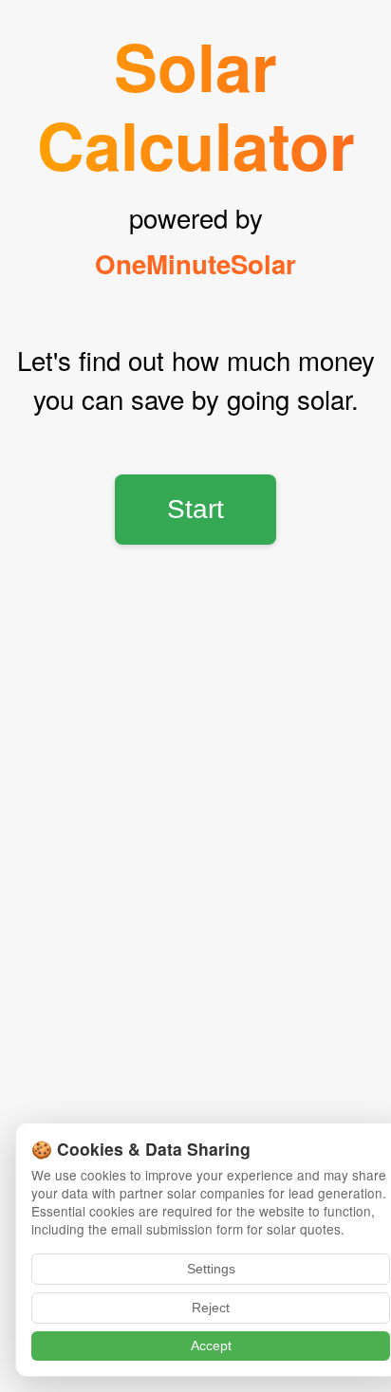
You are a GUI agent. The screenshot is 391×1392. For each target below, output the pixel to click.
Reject (211, 1308)
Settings (211, 1269)
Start (195, 509)
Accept (211, 1346)
